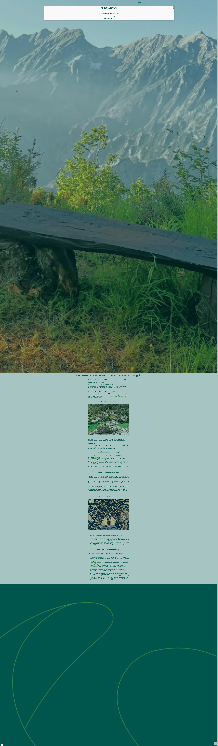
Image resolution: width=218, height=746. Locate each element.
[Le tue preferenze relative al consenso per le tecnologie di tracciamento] (2, 745)
